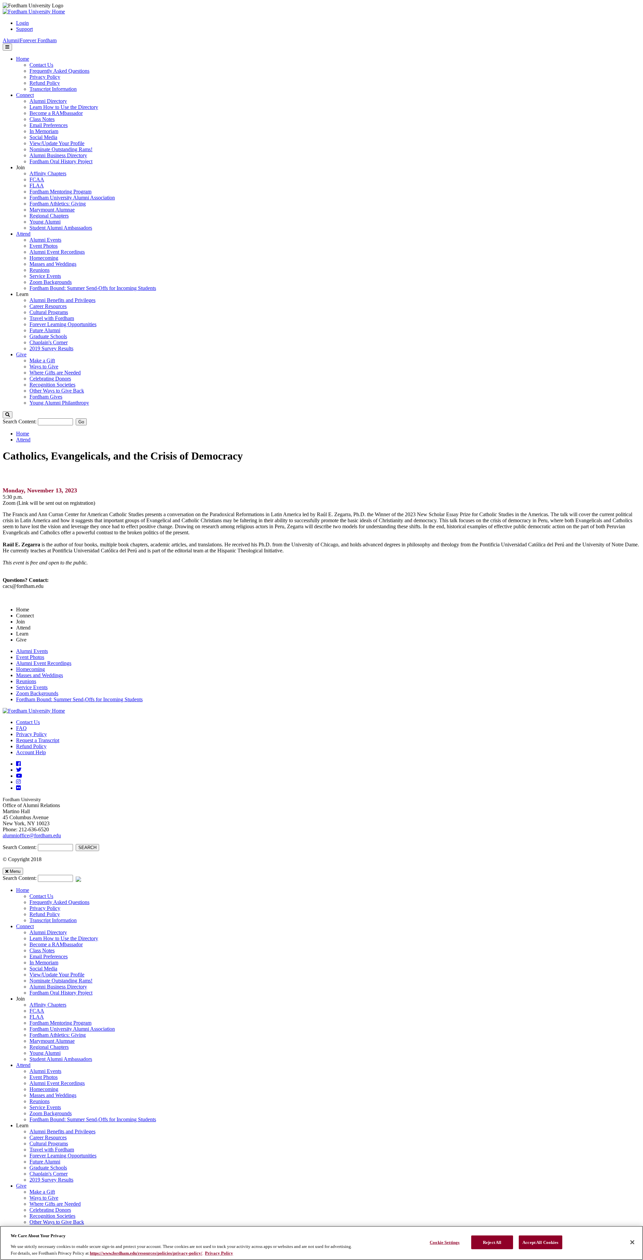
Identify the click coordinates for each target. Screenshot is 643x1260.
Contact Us (28, 722)
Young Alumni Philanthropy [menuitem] (59, 403)
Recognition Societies (52, 1216)
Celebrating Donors (50, 1210)
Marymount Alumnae (52, 1041)
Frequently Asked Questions (59, 902)
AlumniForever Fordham (30, 40)
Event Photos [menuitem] (43, 246)
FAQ (21, 728)
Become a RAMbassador (56, 944)
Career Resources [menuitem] (48, 306)
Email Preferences (48, 956)
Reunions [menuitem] (39, 270)
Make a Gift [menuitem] (42, 360)
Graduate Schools (48, 1168)
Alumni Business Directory (58, 986)
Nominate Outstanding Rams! (60, 980)
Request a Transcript (37, 740)
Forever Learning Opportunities (62, 1155)
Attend (23, 439)
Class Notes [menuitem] (42, 119)
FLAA (36, 1017)
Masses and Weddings (39, 675)
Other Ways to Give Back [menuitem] (56, 391)
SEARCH (87, 847)
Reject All (492, 1242)
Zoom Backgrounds (37, 693)
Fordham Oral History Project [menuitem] (60, 161)
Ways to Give (43, 1198)
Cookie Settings (444, 1242)
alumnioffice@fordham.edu (32, 835)
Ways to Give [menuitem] (43, 366)
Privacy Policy (31, 734)
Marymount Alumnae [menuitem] (52, 210)
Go (81, 421)
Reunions (26, 681)
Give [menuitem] (21, 354)
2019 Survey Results (51, 1180)
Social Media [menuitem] (43, 137)
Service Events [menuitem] (45, 276)
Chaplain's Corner (48, 1174)
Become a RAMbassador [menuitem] (56, 113)
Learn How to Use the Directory (63, 938)
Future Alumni (44, 1161)
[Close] (632, 1242)
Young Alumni (45, 1053)
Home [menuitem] (22, 59)
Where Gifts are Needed (55, 1204)
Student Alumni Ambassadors (60, 1059)
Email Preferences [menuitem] (48, 125)
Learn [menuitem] (22, 294)
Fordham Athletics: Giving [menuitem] (57, 203)
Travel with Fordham (51, 1149)
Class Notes (42, 950)
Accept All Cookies (540, 1242)
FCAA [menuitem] (36, 179)
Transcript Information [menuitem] (53, 89)
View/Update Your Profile (56, 974)
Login (22, 23)
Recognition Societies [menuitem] (52, 384)
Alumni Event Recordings (43, 663)
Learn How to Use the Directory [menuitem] (63, 107)
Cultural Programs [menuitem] (48, 312)
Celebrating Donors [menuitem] (50, 378)
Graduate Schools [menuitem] (48, 336)
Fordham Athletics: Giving (57, 1035)
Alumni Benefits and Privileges (62, 1131)
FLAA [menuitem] (36, 185)
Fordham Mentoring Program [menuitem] (60, 191)
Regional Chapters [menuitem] (49, 216)
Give (21, 1186)
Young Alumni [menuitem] (45, 222)
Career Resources (48, 1137)
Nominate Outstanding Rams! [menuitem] (60, 149)
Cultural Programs (48, 1143)
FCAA (36, 1011)
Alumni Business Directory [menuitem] (58, 155)
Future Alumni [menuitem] (44, 330)
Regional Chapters (49, 1047)
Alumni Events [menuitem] (45, 240)
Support (24, 29)
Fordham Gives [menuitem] (45, 397)
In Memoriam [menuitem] (43, 131)
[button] (7, 414)
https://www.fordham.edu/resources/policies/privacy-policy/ (146, 1253)
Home (22, 433)
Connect (25, 926)
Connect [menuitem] (25, 95)
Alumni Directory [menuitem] (48, 101)
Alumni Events (32, 651)
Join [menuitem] (20, 167)
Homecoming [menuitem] (43, 258)
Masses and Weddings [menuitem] (52, 264)
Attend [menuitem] (23, 234)
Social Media (43, 968)
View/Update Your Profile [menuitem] (56, 143)
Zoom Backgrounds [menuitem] (50, 282)
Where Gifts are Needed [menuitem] (55, 372)
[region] (321, 1243)
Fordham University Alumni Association (72, 1029)
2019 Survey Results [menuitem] (51, 348)
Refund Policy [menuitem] (44, 83)
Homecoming (30, 669)
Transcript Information (53, 920)
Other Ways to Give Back (56, 1222)
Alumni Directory (48, 932)
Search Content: (20, 421)
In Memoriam (43, 962)
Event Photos (30, 657)
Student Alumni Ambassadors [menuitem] (60, 228)
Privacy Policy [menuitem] (44, 77)
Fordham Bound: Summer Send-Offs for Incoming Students (79, 699)
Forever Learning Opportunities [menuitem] (62, 324)
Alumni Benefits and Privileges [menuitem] (62, 300)
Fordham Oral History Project (60, 993)
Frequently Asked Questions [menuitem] (59, 71)
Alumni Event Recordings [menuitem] (57, 252)
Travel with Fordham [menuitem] (51, 318)
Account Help (31, 752)
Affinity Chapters (47, 1005)
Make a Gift (42, 1192)
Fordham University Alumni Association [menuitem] (72, 197)
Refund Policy (31, 746)
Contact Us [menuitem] (41, 65)
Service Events (32, 687)
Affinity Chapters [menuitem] (47, 173)
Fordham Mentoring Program (60, 1023)
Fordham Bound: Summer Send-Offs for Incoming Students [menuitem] (92, 288)
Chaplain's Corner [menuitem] (48, 342)
